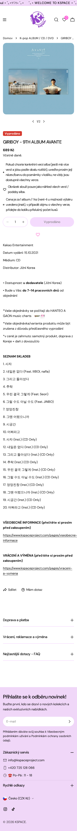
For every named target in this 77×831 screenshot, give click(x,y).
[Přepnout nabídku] (4, 20)
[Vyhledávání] (56, 20)
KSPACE (20, 822)
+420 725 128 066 (21, 768)
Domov (8, 38)
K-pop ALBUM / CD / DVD (37, 38)
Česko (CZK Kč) (19, 798)
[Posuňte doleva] (33, 121)
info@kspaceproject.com (26, 760)
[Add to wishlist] (38, 234)
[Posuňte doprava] (44, 121)
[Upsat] (69, 721)
